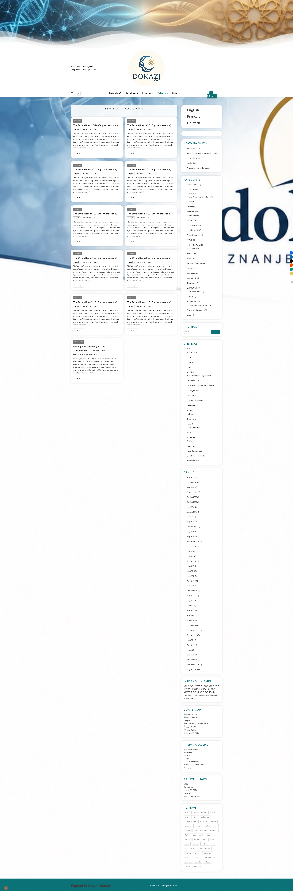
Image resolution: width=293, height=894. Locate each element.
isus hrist (207, 826)
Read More (78, 153)
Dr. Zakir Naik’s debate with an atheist (200, 386)
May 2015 (190, 537)
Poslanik (190, 424)
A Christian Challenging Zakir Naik (199, 376)
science (194, 848)
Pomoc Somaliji (192, 352)
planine (195, 844)
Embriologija (191, 215)
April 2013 (190, 581)
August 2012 (191, 596)
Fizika (189, 258)
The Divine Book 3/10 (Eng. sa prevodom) (149, 258)
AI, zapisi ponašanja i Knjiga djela (198, 168)
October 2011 (192, 625)
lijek (194, 835)
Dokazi (189, 357)
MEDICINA (190, 212)
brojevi (195, 817)
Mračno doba (192, 163)
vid (215, 857)
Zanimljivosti (88, 67)
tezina (187, 857)
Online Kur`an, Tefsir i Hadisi (194, 765)
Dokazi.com (191, 362)
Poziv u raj (187, 768)
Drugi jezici (75, 70)
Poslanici (190, 297)
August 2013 (191, 561)
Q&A (95, 354)
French (189, 202)
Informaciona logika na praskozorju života (202, 153)
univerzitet (207, 857)
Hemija (189, 268)
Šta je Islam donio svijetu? (196, 456)
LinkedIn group (202, 724)
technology (208, 853)
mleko (208, 835)
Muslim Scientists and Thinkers (198, 197)
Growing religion (193, 391)
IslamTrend (188, 755)
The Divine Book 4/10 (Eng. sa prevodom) (95, 258)
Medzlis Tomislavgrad (192, 796)
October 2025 (192, 482)
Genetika (190, 220)
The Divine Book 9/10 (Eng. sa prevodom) (149, 125)
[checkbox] (6, 888)
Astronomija (191, 249)
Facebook (197, 717)
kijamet (187, 830)
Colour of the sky (193, 381)
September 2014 (193, 541)
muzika (187, 839)
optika (212, 839)
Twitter (193, 730)
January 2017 (192, 512)
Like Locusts (191, 396)
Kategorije (86, 70)
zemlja (187, 866)
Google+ (187, 721)
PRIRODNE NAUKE (193, 245)
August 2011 (191, 635)
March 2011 (191, 650)
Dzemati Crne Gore (191, 749)
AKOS (186, 784)
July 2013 (190, 566)
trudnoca (196, 857)
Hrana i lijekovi (192, 225)
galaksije (188, 826)
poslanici (205, 844)
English (77, 129)
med (201, 835)
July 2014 (190, 551)
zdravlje (198, 862)
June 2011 (191, 640)
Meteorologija (192, 278)
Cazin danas (188, 787)
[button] (291, 252)
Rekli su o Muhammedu (195, 310)
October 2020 (192, 502)
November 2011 (193, 620)
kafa (215, 826)
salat (213, 844)
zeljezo (207, 862)
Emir (95, 129)
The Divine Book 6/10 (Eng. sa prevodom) (95, 213)
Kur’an (189, 410)
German (190, 207)
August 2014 (191, 546)
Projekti (190, 432)
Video (189, 315)
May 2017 (190, 507)
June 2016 (191, 517)
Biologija (190, 253)
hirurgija (198, 826)
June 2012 (191, 606)
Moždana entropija (194, 148)
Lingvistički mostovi (194, 158)
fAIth (94, 70)
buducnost (205, 817)
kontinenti (213, 830)
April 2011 (190, 645)
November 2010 (193, 660)
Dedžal (189, 441)
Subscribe (211, 96)
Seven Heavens (192, 405)
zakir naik (188, 862)
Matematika (191, 273)
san (186, 848)
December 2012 (193, 591)
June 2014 (191, 556)
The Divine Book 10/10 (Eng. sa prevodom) (96, 125)
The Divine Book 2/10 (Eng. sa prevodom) (95, 302)
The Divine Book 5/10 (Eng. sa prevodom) (149, 213)
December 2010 (193, 655)
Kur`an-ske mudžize (191, 762)
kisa (195, 830)
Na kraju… (190, 414)
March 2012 (191, 615)
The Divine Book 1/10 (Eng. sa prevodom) (149, 302)
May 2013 (190, 576)
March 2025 (191, 487)
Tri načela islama (193, 461)
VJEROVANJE (192, 288)
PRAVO (189, 240)
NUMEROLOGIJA (193, 230)
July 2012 (190, 601)
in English (190, 372)
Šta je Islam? (76, 67)
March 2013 (191, 586)
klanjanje (203, 830)
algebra (187, 812)
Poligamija (191, 446)
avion (196, 812)
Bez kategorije (192, 185)
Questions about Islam (195, 400)
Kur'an (187, 835)
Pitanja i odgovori (193, 235)
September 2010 (193, 665)
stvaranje (188, 853)
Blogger (194, 714)
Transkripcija (191, 419)
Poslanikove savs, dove (195, 451)
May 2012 (190, 610)
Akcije (189, 349)
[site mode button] (79, 93)
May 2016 (190, 522)
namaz (196, 839)
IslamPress (188, 752)
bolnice (212, 812)
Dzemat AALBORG (190, 790)
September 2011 (193, 630)
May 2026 (190, 477)
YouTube (195, 733)
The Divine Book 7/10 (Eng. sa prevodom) (149, 169)
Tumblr (193, 727)
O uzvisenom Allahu (81, 350)
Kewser (186, 759)
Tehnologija (191, 283)
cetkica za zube (190, 821)
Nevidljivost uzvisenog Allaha (89, 346)
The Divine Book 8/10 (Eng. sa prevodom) (95, 169)
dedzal (213, 821)
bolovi (187, 817)
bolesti (203, 812)
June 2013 (191, 571)
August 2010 (191, 670)
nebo (204, 839)
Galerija (189, 367)
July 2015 (190, 532)
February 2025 (192, 492)
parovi (187, 844)
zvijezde (196, 866)
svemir (197, 853)
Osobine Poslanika (193, 427)
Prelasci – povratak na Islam (197, 305)
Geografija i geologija (194, 263)
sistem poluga (205, 848)
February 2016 (192, 527)
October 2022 (192, 497)
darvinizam (204, 821)
